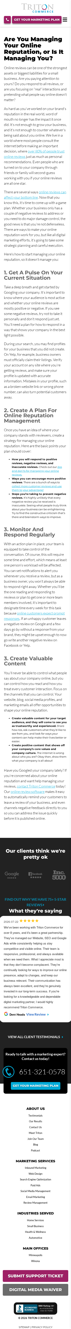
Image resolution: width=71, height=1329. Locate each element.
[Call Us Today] (7, 20)
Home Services (35, 1220)
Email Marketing (35, 1197)
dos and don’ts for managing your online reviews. (37, 470)
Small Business (35, 1226)
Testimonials (35, 1115)
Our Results (35, 1121)
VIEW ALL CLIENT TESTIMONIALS (34, 1037)
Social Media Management (35, 1191)
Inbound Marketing (35, 1167)
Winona (35, 1261)
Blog (35, 1144)
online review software (28, 791)
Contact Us (35, 1127)
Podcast (35, 1150)
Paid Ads (35, 1185)
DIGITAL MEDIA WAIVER (35, 1289)
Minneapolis (35, 1255)
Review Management (35, 1202)
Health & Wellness (35, 1231)
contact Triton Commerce (36, 786)
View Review (36, 1014)
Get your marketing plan (35, 1086)
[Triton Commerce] (37, 11)
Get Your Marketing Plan (37, 19)
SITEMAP (24, 1327)
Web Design (35, 1173)
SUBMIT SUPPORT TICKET (35, 1275)
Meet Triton (35, 1132)
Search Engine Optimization (35, 1179)
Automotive (35, 1237)
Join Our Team (35, 1138)
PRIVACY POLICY (42, 1327)
